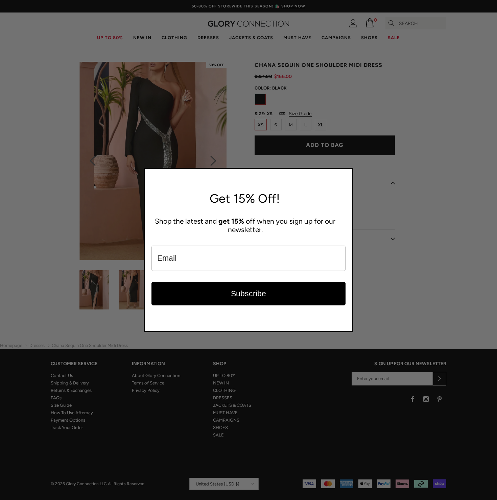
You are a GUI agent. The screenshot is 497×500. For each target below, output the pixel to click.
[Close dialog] (346, 174)
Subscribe (248, 293)
